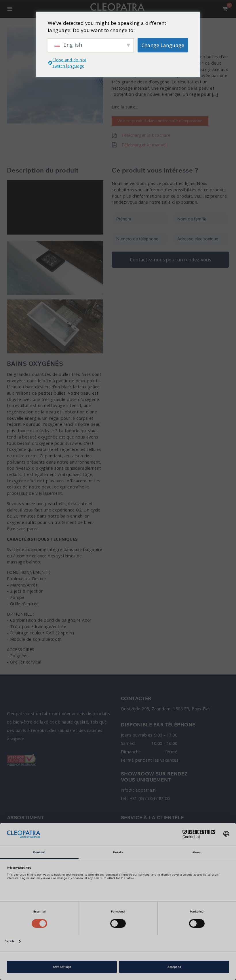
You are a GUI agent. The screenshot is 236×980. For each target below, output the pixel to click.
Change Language (163, 45)
